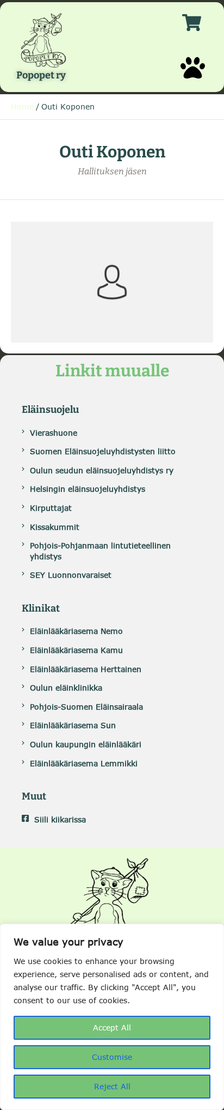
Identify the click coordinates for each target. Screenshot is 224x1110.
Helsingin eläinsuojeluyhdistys (87, 488)
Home (22, 106)
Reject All (112, 1086)
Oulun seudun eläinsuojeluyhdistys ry (101, 470)
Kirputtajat (51, 508)
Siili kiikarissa (60, 819)
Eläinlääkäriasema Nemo (76, 631)
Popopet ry (41, 75)
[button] (193, 68)
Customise (112, 1057)
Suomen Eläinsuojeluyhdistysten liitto (103, 451)
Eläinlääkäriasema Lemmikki (84, 763)
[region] (112, 1017)
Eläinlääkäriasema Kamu (76, 650)
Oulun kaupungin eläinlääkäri (85, 744)
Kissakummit (54, 527)
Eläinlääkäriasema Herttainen (85, 669)
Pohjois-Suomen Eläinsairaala (86, 706)
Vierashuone (53, 432)
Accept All (112, 1027)
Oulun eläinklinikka (66, 687)
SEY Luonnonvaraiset (70, 575)
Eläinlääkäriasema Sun (73, 725)
